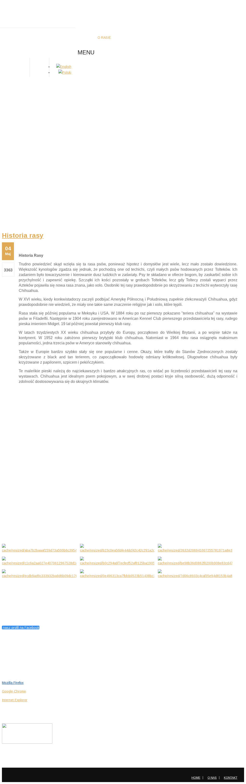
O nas (212, 777)
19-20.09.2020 (13, 474)
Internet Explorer (14, 700)
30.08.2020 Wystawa (19, 495)
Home (195, 777)
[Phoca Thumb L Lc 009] (117, 573)
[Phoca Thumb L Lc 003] (195, 548)
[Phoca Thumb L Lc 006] (195, 561)
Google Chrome (14, 691)
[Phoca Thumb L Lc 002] (117, 548)
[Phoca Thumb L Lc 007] (39, 573)
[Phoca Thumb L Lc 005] (117, 561)
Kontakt (230, 777)
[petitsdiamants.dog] (37, 14)
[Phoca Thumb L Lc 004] (39, 561)
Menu (86, 52)
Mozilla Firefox (13, 683)
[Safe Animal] (27, 742)
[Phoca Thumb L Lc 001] (39, 548)
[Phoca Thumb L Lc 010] (195, 573)
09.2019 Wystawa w (19, 516)
